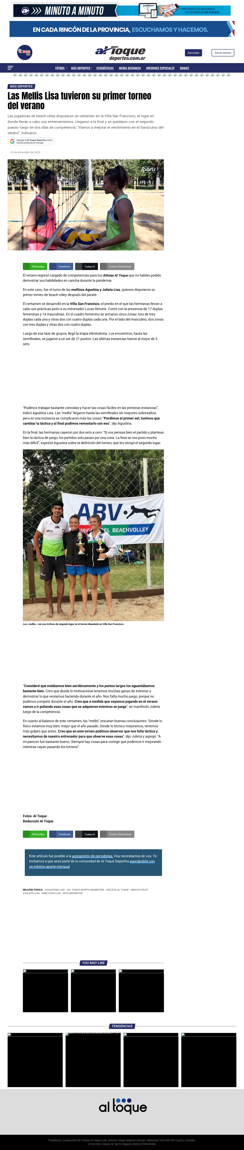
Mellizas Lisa (52, 893)
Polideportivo (73, 893)
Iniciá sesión (223, 53)
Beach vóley (140, 890)
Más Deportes (80, 68)
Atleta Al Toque (118, 890)
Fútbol (60, 68)
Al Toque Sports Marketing (86, 890)
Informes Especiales (160, 68)
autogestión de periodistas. (92, 856)
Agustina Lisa (56, 890)
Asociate (193, 53)
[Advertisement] (93, 377)
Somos (184, 68)
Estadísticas (105, 68)
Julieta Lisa (32, 893)
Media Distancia (130, 68)
